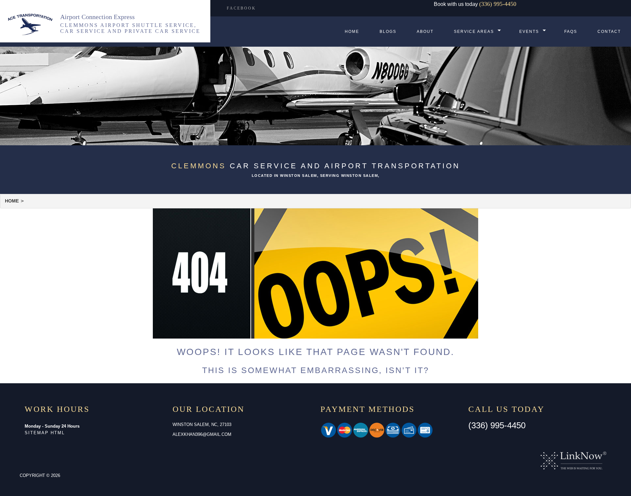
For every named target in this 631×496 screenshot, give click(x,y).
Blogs (388, 31)
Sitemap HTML (45, 432)
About (425, 31)
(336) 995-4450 (497, 4)
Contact (609, 31)
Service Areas (474, 31)
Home (352, 31)
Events (529, 31)
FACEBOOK (241, 8)
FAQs (570, 31)
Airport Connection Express (97, 16)
